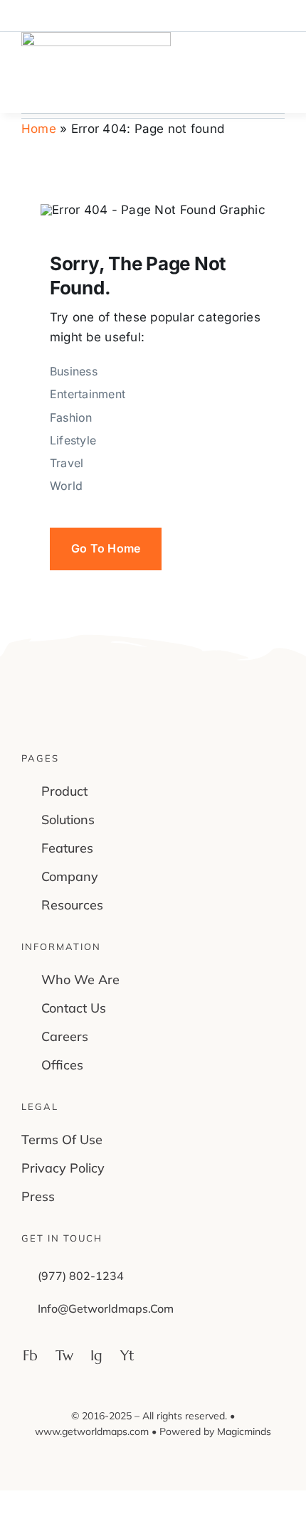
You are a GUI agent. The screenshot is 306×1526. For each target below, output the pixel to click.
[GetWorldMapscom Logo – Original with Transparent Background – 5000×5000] (96, 38)
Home (38, 129)
